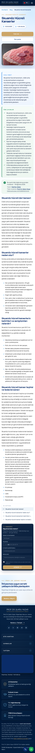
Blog (11, 10)
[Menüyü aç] (31, 2)
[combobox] (6, 544)
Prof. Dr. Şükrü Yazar (23, 189)
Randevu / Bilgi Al (9, 598)
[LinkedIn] (26, 627)
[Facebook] (9, 627)
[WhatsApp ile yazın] (31, 749)
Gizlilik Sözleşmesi (7, 747)
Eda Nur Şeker (16, 187)
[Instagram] (17, 627)
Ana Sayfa (5, 10)
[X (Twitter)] (13, 627)
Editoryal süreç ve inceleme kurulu (18, 191)
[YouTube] (22, 627)
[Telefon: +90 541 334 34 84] (25, 749)
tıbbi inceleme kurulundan (21, 738)
